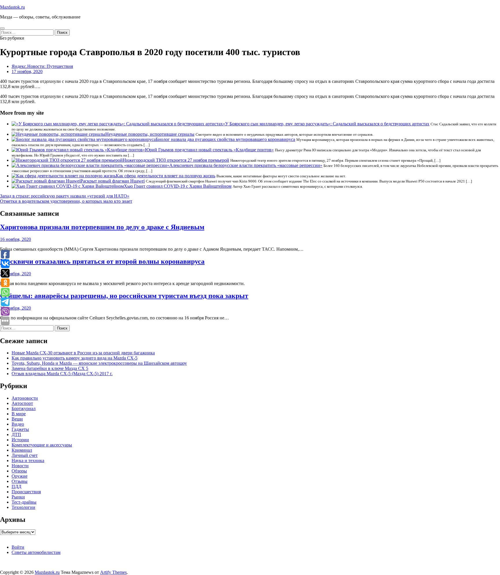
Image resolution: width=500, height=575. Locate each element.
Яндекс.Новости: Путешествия (42, 66)
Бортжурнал (24, 408)
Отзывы (19, 481)
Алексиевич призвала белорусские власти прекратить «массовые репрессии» (245, 165)
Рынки (18, 496)
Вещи (17, 418)
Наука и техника (28, 460)
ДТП (16, 434)
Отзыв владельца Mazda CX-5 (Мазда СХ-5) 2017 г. (62, 373)
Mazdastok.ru (12, 7)
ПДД (16, 486)
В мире (19, 413)
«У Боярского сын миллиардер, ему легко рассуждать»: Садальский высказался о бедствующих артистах (326, 123)
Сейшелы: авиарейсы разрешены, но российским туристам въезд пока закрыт (124, 295)
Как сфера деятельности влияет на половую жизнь (165, 175)
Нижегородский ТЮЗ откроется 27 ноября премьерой (176, 160)
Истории (20, 439)
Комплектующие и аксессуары (42, 444)
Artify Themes (113, 572)
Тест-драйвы (24, 502)
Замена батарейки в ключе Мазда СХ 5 (50, 368)
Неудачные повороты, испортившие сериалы (149, 134)
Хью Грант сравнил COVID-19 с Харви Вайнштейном (177, 186)
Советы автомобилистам (36, 552)
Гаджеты (20, 429)
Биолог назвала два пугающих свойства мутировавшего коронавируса (225, 139)
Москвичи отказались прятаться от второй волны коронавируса (102, 261)
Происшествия (26, 491)
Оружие (19, 476)
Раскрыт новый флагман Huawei (112, 180)
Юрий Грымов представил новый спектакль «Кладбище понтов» (209, 149)
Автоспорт (22, 403)
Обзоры (19, 470)
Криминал (22, 450)
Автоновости (25, 398)
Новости (20, 465)
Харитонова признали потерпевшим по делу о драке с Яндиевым (102, 227)
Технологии (23, 507)
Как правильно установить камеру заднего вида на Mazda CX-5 (74, 358)
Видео (18, 424)
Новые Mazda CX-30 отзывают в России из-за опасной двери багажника (83, 352)
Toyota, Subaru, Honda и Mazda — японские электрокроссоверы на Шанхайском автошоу (99, 363)
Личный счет (25, 455)
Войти (18, 547)
